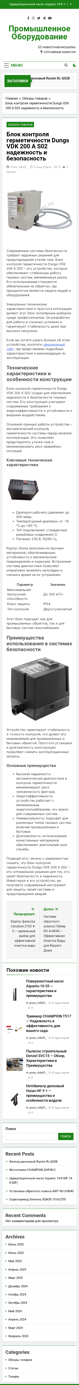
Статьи (13, 1368)
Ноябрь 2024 (17, 1294)
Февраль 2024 (18, 1336)
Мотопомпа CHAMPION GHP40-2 (32, 1170)
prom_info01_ (19, 167)
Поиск (10, 1129)
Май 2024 (15, 1311)
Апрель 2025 (17, 1269)
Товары (13, 1376)
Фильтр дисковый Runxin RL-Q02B (41, 78)
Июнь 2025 (16, 1253)
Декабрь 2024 (18, 1286)
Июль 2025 (16, 1244)
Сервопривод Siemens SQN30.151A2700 (37, 1199)
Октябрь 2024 (17, 1303)
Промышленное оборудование (39, 32)
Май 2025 (15, 1261)
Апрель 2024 (17, 1319)
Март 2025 (15, 1278)
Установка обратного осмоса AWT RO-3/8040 (41, 1191)
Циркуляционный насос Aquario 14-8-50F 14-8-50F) (36, 4)
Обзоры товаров (20, 125)
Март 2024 (15, 1328)
